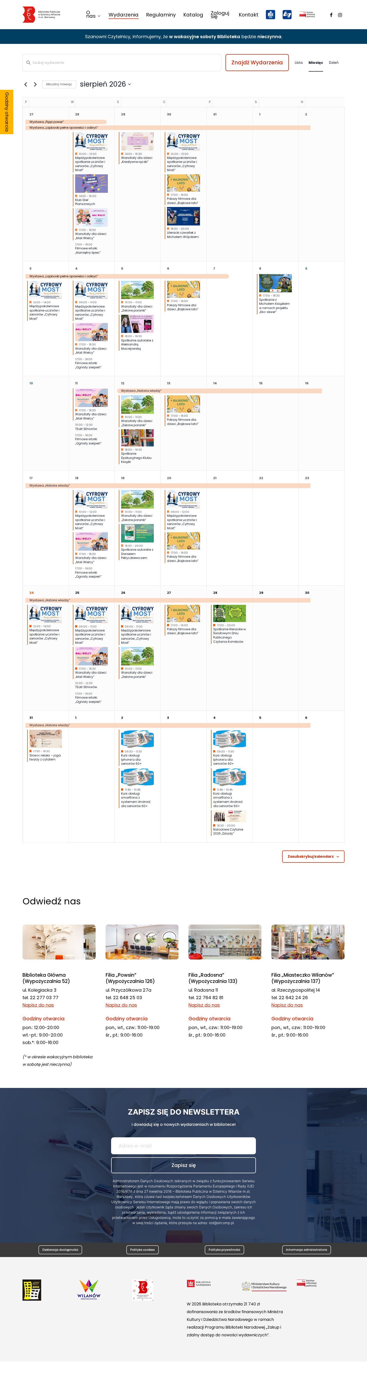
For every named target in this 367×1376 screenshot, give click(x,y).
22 (261, 478)
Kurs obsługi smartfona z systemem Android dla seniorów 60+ (135, 799)
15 (261, 383)
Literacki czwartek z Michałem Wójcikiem (183, 234)
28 (77, 114)
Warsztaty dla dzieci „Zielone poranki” (136, 308)
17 (31, 478)
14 (215, 383)
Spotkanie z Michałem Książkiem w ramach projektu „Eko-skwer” (274, 306)
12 (122, 383)
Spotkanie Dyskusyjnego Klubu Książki (136, 457)
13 (168, 383)
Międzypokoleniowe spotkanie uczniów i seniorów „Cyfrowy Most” (90, 164)
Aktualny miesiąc (59, 84)
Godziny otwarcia (7, 112)
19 (123, 478)
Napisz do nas (38, 1005)
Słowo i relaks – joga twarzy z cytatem (45, 757)
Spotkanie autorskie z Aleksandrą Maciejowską (137, 344)
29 (123, 114)
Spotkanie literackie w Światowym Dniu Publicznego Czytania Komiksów (229, 635)
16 (307, 383)
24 (31, 592)
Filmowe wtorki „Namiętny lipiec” (88, 250)
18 (76, 478)
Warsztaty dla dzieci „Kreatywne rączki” (136, 160)
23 (307, 478)
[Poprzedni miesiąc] (25, 84)
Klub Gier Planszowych (85, 202)
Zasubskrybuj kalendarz (311, 856)
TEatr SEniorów (86, 429)
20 (169, 478)
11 (76, 383)
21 (214, 478)
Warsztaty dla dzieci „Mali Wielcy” (90, 236)
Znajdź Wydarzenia (257, 62)
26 (123, 592)
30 (169, 114)
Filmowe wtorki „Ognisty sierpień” (88, 365)
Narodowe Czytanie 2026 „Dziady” (228, 831)
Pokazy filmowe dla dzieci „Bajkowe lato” (182, 201)
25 (77, 592)
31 (214, 114)
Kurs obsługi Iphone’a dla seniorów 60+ (131, 759)
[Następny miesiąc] (35, 84)
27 (31, 114)
